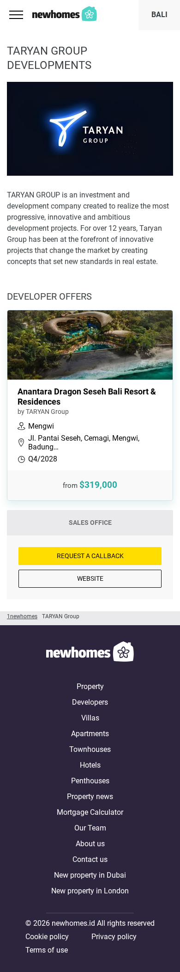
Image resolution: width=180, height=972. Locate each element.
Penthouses (90, 780)
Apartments (90, 733)
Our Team (90, 828)
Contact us (90, 859)
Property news (90, 796)
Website (90, 578)
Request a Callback (90, 556)
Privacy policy (114, 936)
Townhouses (90, 749)
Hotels (90, 765)
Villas (90, 718)
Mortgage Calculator (90, 812)
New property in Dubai (90, 875)
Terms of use (46, 950)
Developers (90, 702)
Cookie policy (47, 936)
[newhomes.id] (90, 653)
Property (90, 686)
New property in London (90, 890)
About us (90, 843)
